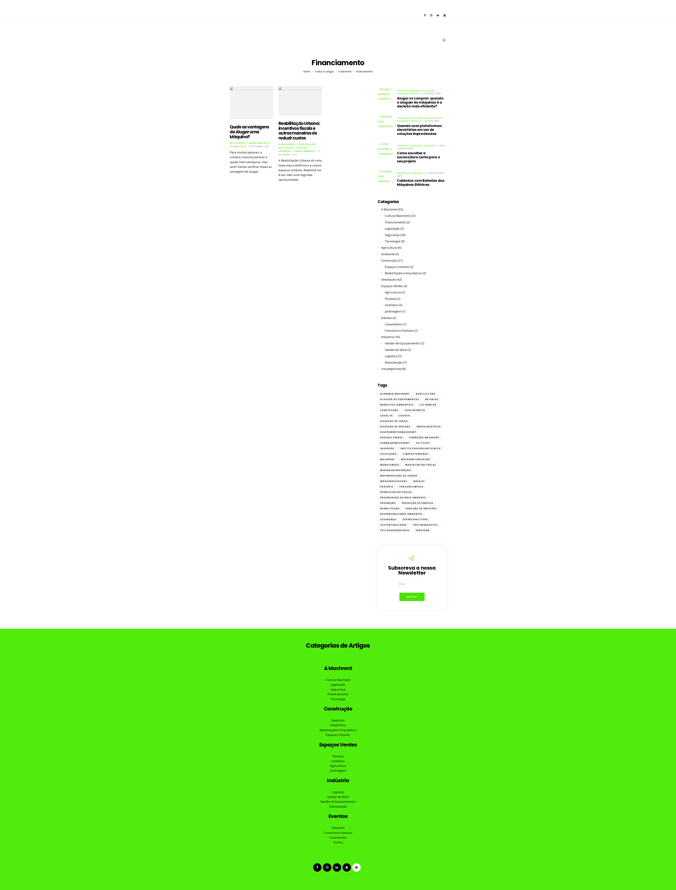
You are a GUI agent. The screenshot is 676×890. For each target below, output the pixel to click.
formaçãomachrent (395, 443)
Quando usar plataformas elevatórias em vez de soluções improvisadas (419, 130)
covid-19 (386, 415)
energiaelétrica (429, 426)
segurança (388, 519)
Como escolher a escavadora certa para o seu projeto (418, 157)
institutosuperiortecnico (420, 448)
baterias (431, 399)
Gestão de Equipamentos (402, 343)
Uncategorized (391, 369)
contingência (415, 410)
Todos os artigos (324, 71)
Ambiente (388, 254)
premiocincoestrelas (396, 492)
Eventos (386, 318)
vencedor (423, 530)
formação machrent (424, 437)
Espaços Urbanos (397, 267)
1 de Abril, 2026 (431, 120)
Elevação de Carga (394, 421)
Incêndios (391, 305)
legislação (388, 453)
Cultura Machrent (433, 118)
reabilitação (390, 508)
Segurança (417, 173)
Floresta (390, 299)
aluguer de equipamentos (399, 399)
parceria (386, 486)
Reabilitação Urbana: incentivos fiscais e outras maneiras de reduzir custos (299, 131)
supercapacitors (415, 519)
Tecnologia (238, 146)
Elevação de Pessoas (395, 426)
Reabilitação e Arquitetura (403, 273)
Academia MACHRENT (395, 393)
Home (306, 71)
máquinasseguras (393, 481)
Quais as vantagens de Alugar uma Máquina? (249, 132)
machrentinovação (415, 459)
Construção (307, 144)
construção (389, 410)
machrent (387, 459)
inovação (387, 448)
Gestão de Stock (396, 350)
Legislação (392, 229)
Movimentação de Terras (399, 475)
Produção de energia (417, 503)
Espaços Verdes (392, 286)
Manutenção (404, 173)
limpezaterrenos (415, 453)
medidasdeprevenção (395, 470)
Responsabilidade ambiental (401, 514)
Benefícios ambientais (396, 404)
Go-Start (423, 443)
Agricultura (416, 90)
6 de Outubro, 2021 (259, 146)
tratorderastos (425, 524)
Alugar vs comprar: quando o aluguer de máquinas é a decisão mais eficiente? (420, 102)
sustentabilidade (393, 524)
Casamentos (393, 324)
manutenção (389, 464)
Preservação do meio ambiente (403, 497)
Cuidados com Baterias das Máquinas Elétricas (420, 183)
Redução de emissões (421, 508)
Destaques (237, 143)
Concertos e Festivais (399, 330)
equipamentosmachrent (398, 432)
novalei (419, 481)
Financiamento (258, 143)
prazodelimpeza (411, 486)
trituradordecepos (395, 530)
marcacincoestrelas (420, 464)
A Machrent (345, 71)
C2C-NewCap (428, 404)
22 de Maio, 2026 (432, 93)
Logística (391, 356)
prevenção (388, 503)
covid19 (404, 415)
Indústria (414, 93)
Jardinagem (393, 311)
